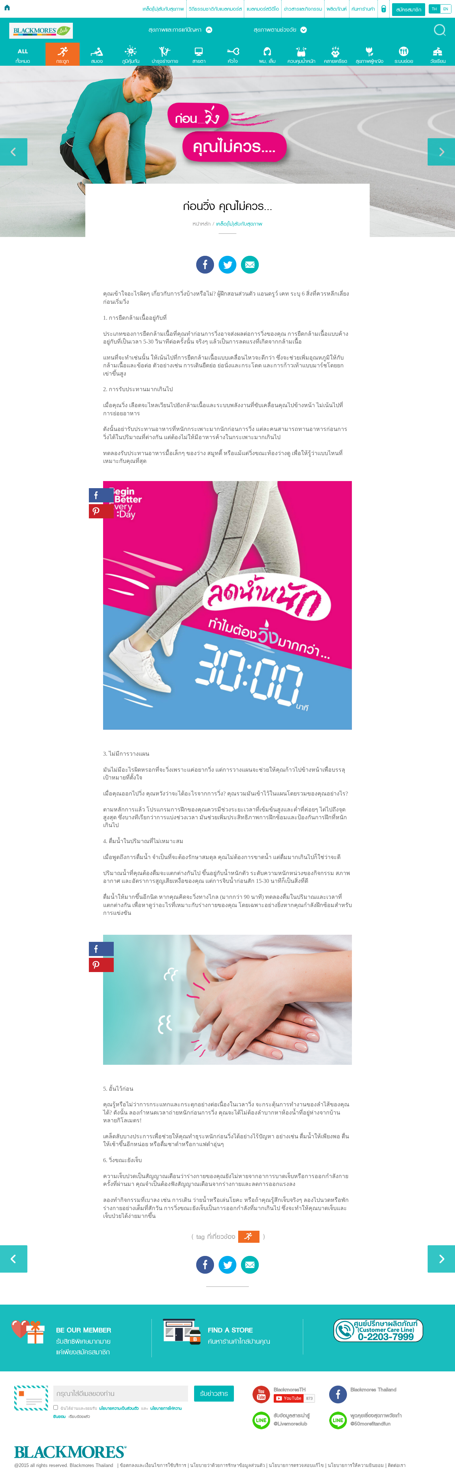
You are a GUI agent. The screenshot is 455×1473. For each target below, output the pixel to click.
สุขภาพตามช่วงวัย (280, 29)
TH (434, 8)
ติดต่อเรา (397, 1465)
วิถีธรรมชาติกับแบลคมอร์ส (215, 8)
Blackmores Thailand (373, 1389)
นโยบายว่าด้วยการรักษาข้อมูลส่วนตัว (227, 1465)
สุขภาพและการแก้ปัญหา (180, 29)
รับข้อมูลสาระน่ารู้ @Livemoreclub (292, 1419)
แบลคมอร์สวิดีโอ (263, 8)
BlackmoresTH (290, 1389)
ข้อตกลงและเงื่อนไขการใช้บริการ (153, 1465)
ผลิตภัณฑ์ (337, 8)
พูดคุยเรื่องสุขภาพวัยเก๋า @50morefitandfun (376, 1419)
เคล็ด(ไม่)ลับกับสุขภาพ (163, 8)
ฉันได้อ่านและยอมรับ (79, 1408)
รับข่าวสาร (214, 1393)
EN (445, 8)
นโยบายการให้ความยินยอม (356, 1465)
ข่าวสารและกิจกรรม (303, 8)
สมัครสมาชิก (408, 9)
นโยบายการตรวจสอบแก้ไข (296, 1465)
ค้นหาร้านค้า (363, 8)
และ (145, 1408)
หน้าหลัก (202, 223)
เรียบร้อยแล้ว (78, 1416)
